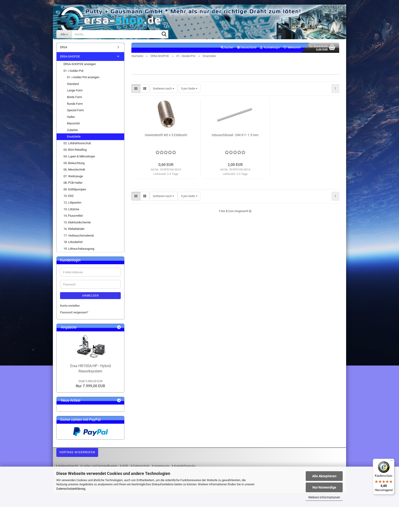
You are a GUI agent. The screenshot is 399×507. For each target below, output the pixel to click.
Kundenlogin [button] (271, 47)
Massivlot (73, 123)
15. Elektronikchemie (77, 222)
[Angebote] (119, 327)
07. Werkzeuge (73, 176)
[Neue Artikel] (119, 400)
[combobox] (163, 88)
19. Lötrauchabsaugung (78, 248)
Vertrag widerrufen (77, 452)
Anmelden (90, 295)
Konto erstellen (70, 305)
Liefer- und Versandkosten (99, 466)
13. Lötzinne (71, 209)
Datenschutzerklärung (70, 488)
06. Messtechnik (74, 169)
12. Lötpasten (72, 202)
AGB (124, 466)
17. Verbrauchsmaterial (78, 235)
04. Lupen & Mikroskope (79, 156)
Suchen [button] (228, 47)
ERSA (63, 47)
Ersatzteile (74, 136)
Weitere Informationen (324, 497)
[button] (246, 48)
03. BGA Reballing (75, 149)
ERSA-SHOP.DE (70, 56)
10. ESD (68, 196)
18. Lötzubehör (73, 242)
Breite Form (74, 97)
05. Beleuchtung (74, 163)
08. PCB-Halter (72, 182)
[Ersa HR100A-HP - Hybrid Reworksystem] (90, 346)
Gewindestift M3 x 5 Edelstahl (166, 135)
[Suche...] (164, 34)
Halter (71, 117)
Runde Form (75, 103)
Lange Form (74, 90)
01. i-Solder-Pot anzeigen (83, 77)
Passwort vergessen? (74, 312)
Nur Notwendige (324, 487)
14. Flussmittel (73, 215)
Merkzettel (293, 47)
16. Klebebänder (74, 229)
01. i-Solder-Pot (73, 70)
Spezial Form (75, 110)
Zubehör (72, 130)
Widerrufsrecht (67, 466)
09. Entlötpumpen (74, 189)
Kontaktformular (184, 466)
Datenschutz (140, 466)
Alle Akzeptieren (324, 476)
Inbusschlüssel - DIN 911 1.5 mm (235, 135)
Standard (73, 84)
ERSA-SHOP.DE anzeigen (79, 64)
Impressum (161, 466)
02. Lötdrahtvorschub (77, 143)
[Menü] (391, 461)
